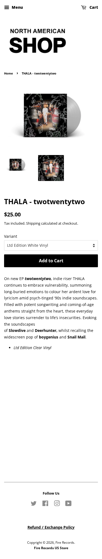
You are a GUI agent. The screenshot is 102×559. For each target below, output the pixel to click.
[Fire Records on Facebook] (45, 504)
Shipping (33, 223)
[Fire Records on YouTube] (68, 504)
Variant (10, 236)
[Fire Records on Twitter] (34, 504)
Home (8, 73)
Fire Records (64, 542)
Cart (93, 7)
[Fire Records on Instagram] (57, 504)
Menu (17, 7)
